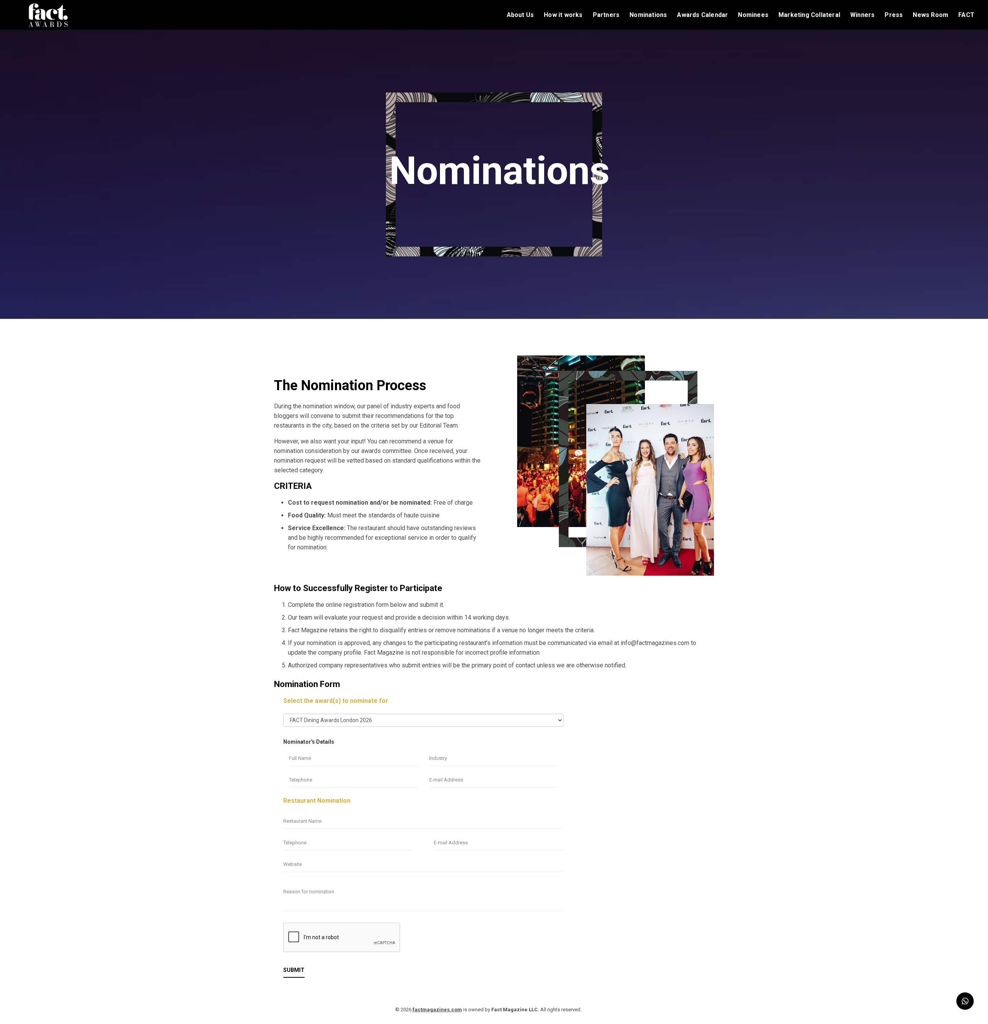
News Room (930, 15)
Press (894, 15)
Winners (862, 15)
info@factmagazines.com (655, 643)
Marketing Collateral (809, 15)
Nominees (753, 15)
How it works (563, 15)
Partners (606, 15)
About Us (520, 15)
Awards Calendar (702, 15)
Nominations (648, 15)
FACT (966, 15)
